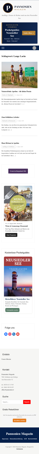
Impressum (5, 439)
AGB (25, 439)
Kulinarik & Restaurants (8, 121)
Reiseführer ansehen (19, 420)
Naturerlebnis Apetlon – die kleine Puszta (16, 91)
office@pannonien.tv (8, 390)
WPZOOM (19, 449)
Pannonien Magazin (19, 433)
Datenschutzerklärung (16, 439)
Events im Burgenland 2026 (18, 171)
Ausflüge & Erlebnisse (8, 146)
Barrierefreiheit (32, 439)
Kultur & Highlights (7, 95)
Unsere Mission (6, 359)
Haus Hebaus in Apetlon (10, 143)
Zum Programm (11, 235)
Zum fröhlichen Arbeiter (10, 117)
